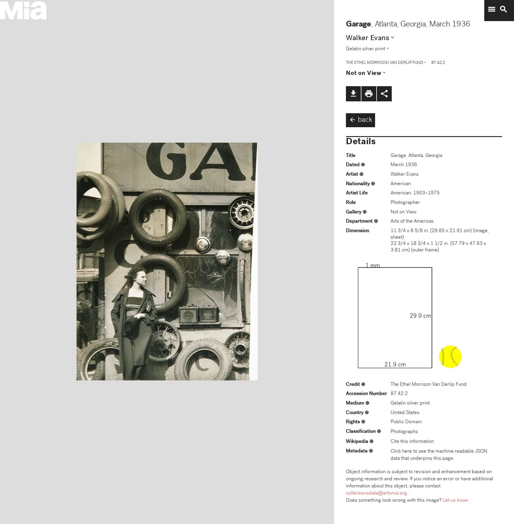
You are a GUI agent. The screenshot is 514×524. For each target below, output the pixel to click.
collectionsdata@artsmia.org (376, 493)
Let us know (455, 500)
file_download (353, 93)
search (503, 9)
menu (491, 9)
